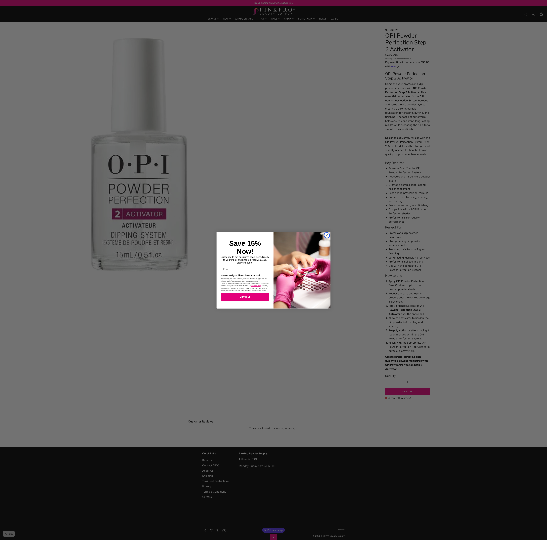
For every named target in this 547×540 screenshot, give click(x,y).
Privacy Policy (256, 286)
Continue (245, 296)
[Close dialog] (326, 235)
